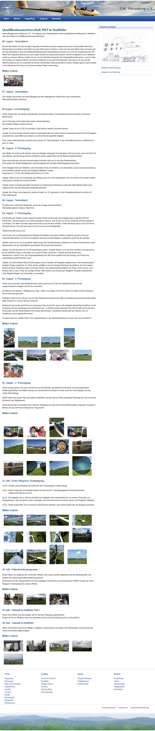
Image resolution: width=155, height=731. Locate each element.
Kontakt (8, 689)
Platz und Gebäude (12, 684)
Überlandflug (46, 689)
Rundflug (45, 681)
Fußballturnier (83, 681)
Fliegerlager (10, 697)
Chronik (8, 692)
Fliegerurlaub (83, 684)
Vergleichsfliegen (85, 678)
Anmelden (145, 3)
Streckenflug (119, 684)
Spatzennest (10, 687)
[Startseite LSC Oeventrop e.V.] (7, 8)
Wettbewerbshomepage (111, 68)
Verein (116, 681)
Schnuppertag (47, 692)
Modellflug (118, 689)
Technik (44, 687)
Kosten (7, 695)
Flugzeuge (9, 678)
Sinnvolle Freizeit (48, 678)
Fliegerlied (9, 700)
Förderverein (10, 703)
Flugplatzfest (119, 687)
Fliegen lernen (47, 684)
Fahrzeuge (9, 681)
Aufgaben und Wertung (110, 72)
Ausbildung (118, 678)
